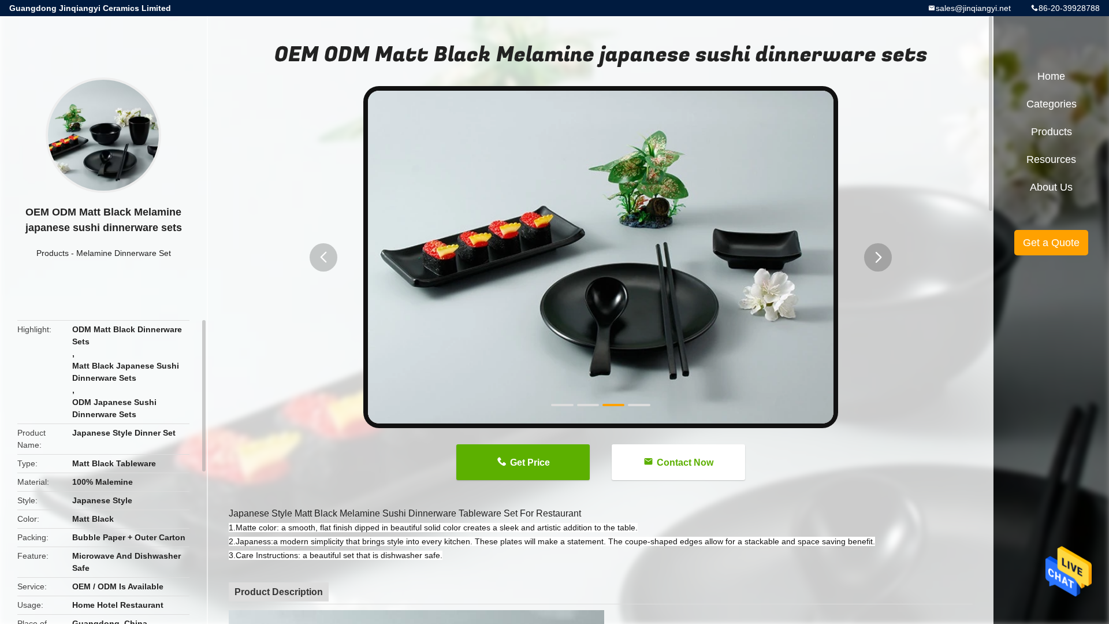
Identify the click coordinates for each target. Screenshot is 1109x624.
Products (52, 253)
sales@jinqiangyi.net (973, 8)
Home (1051, 76)
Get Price (530, 462)
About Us (1051, 187)
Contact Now (685, 462)
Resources (1051, 159)
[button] (323, 257)
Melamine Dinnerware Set (123, 253)
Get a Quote (1051, 242)
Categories (1051, 104)
